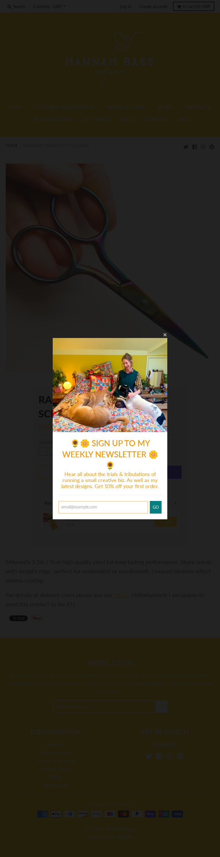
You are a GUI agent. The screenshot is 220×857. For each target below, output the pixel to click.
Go (156, 507)
